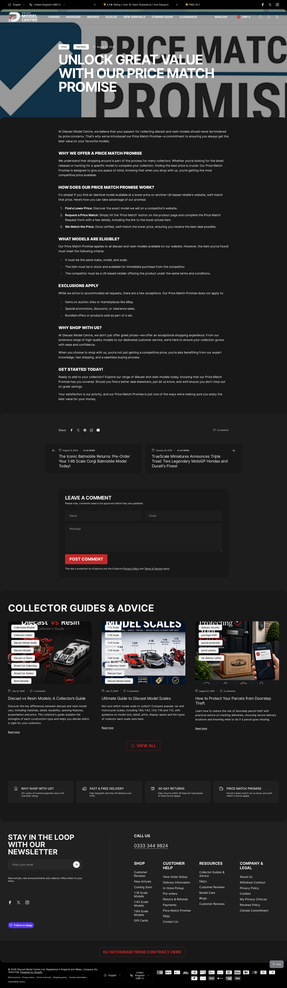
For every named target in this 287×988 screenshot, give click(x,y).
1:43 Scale (113, 650)
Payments (169, 905)
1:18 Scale (113, 635)
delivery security (210, 627)
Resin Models (21, 680)
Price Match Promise (177, 910)
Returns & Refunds (175, 899)
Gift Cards (141, 920)
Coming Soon (143, 887)
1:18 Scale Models (141, 894)
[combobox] (16, 4)
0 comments (223, 430)
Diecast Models (22, 650)
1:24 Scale (113, 642)
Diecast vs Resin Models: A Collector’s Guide (47, 698)
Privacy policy (28, 977)
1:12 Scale (113, 627)
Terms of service (43, 977)
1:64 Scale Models (141, 913)
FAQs (166, 916)
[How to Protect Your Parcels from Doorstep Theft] (237, 652)
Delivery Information (176, 882)
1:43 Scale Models (141, 903)
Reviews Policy (250, 905)
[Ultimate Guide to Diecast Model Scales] (143, 652)
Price (63, 47)
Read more (14, 732)
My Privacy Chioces (253, 899)
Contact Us (170, 921)
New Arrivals (142, 881)
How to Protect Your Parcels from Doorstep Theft (233, 701)
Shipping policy (60, 977)
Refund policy (14, 977)
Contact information (78, 977)
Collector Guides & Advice (211, 874)
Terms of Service (153, 568)
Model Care (207, 892)
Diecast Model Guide (25, 642)
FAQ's (203, 881)
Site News (81, 47)
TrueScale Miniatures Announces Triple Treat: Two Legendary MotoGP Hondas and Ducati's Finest (190, 461)
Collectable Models (24, 627)
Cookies (245, 893)
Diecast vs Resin (23, 658)
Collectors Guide (23, 635)
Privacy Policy (131, 568)
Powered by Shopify (31, 972)
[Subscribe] (76, 864)
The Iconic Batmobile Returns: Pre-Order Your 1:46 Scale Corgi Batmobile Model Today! (94, 461)
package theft (209, 635)
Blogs (203, 898)
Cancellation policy (16, 982)
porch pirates (208, 650)
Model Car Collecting (25, 665)
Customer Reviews (140, 874)
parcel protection (210, 642)
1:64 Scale (113, 658)
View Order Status (175, 877)
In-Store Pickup (173, 888)
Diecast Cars (115, 673)
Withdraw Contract (252, 882)
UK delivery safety (211, 658)
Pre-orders (170, 893)
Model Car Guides (24, 673)
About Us (246, 877)
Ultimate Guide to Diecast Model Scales (136, 698)
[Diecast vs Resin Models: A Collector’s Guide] (50, 652)
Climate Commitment (254, 910)
